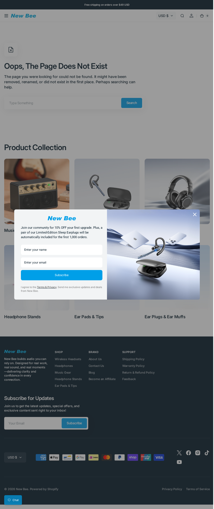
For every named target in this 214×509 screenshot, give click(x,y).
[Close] (193, 214)
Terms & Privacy (45, 287)
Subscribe (60, 275)
